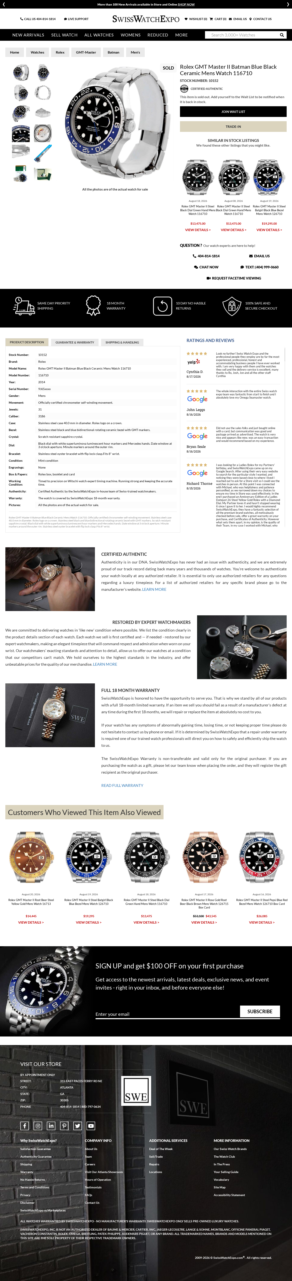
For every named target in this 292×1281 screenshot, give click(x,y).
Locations (155, 1172)
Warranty (26, 1172)
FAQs (88, 1195)
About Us (91, 1149)
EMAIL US (240, 19)
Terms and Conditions (34, 1187)
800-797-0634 (91, 1106)
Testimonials (93, 1187)
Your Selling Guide (226, 1172)
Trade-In (233, 126)
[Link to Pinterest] (64, 1126)
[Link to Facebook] (24, 1126)
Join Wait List (233, 112)
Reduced (157, 34)
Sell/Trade (156, 1156)
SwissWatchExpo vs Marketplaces (43, 1210)
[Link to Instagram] (38, 1126)
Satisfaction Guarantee (35, 1149)
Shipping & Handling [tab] (122, 342)
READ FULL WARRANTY (122, 785)
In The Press (222, 1164)
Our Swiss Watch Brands (230, 1149)
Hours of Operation (98, 1179)
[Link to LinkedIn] (51, 1126)
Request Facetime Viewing (236, 278)
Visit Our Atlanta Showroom (104, 1172)
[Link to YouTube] (91, 1126)
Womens (131, 34)
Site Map (220, 1187)
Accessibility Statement (229, 1195)
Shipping (26, 1164)
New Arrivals (28, 34)
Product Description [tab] (27, 342)
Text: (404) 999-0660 (262, 267)
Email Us (262, 256)
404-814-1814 (46, 19)
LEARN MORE (154, 589)
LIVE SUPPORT (78, 19)
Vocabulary (221, 1179)
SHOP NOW (186, 4)
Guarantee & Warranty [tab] (75, 342)
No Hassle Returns (32, 1179)
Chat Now (208, 267)
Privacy (25, 1195)
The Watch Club (224, 1156)
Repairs (154, 1164)
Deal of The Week (161, 1149)
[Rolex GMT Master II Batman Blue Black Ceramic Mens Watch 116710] (115, 122)
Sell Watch (64, 34)
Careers (90, 1164)
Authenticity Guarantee (36, 1156)
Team (88, 1156)
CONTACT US (262, 19)
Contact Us (92, 1202)
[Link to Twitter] (77, 1126)
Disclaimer (27, 1202)
